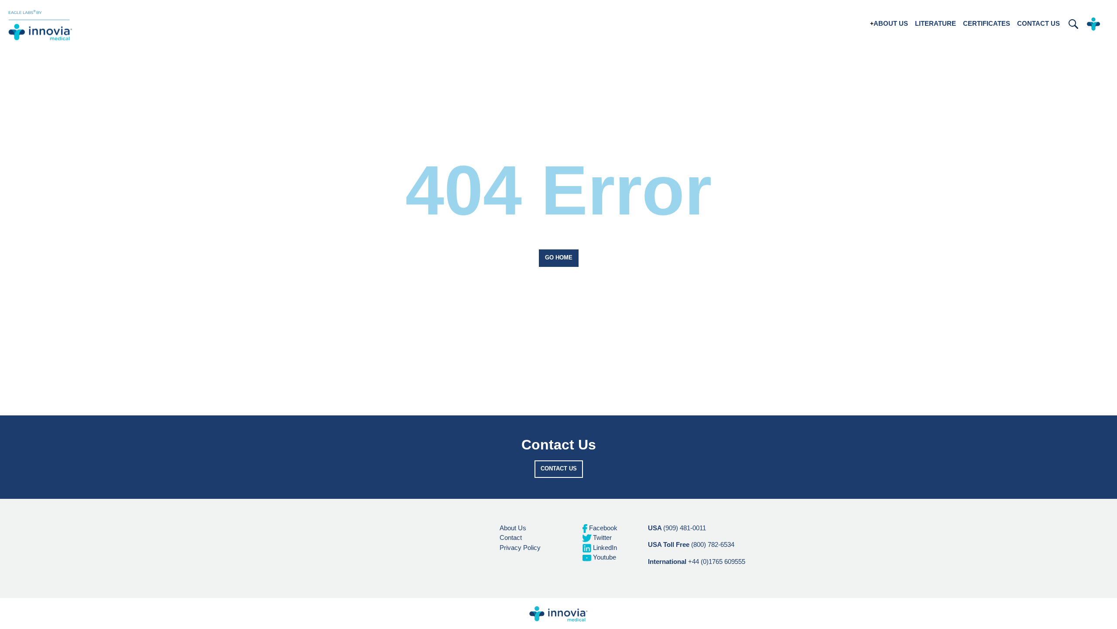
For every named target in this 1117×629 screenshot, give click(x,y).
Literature (935, 23)
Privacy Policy (520, 547)
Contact (511, 537)
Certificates (986, 23)
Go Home (558, 257)
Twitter (601, 537)
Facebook (602, 528)
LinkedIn (604, 547)
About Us (891, 23)
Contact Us (1038, 23)
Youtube (603, 557)
